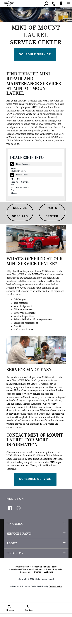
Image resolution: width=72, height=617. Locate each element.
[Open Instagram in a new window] (18, 508)
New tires (19, 326)
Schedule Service (35, 54)
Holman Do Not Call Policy (44, 567)
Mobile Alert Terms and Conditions (26, 569)
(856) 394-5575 (18, 171)
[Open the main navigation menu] (68, 3)
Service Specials (20, 212)
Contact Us (25, 572)
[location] (61, 3)
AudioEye (48, 572)
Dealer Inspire (55, 586)
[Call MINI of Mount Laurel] (53, 3)
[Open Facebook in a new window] (10, 508)
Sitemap (37, 572)
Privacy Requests (54, 569)
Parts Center (52, 212)
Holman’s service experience (29, 390)
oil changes (18, 284)
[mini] (9, 3)
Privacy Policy (22, 567)
